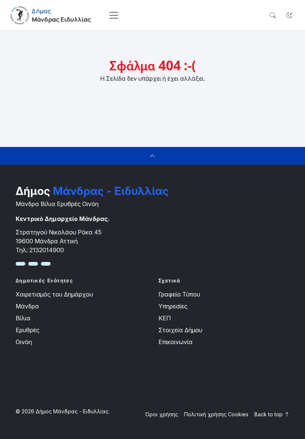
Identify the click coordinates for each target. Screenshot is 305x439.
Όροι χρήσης (161, 414)
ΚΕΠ (164, 318)
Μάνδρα (27, 306)
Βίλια (23, 318)
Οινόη (24, 342)
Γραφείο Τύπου (179, 294)
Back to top (269, 414)
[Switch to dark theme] (289, 15)
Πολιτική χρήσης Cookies (216, 414)
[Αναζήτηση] (272, 15)
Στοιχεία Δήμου (180, 330)
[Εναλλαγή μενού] (114, 15)
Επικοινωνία (175, 342)
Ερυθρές (27, 330)
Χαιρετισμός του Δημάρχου (54, 294)
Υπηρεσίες (172, 306)
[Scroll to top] (152, 156)
